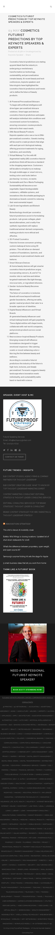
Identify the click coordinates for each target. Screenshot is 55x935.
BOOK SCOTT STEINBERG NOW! (27, 690)
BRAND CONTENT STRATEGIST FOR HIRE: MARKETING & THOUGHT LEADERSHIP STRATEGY (27, 513)
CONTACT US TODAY (14, 457)
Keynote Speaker (15, 55)
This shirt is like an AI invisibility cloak (18, 530)
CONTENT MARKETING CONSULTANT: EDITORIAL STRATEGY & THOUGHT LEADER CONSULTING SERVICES (27, 496)
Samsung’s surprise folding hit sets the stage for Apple (25, 556)
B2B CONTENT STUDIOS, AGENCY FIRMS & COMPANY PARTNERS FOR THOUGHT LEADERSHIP (25, 478)
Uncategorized (31, 51)
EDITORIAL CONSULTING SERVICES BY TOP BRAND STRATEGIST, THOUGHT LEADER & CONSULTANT (24, 505)
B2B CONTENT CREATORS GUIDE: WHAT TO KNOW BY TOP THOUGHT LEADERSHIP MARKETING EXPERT (26, 487)
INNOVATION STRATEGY (18, 524)
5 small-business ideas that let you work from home (24, 563)
